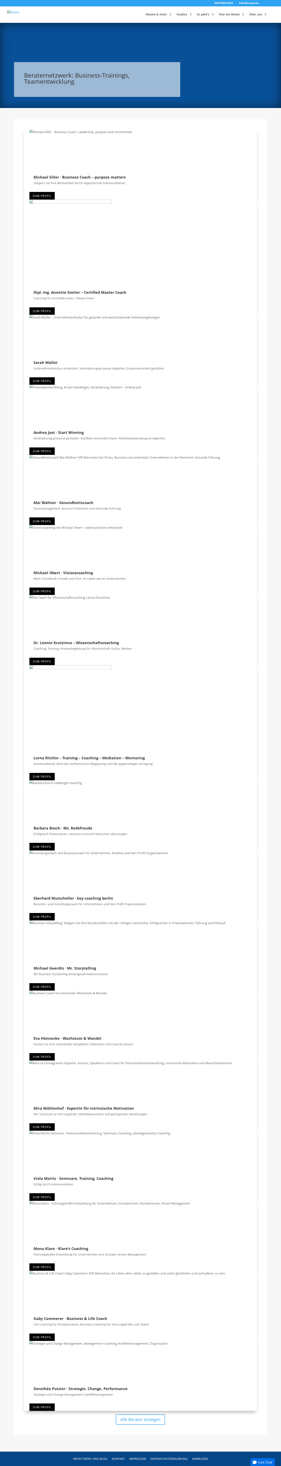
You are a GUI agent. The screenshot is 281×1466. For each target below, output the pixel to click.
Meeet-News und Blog (90, 1459)
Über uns (255, 14)
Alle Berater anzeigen (140, 1419)
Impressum (137, 1459)
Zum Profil (42, 196)
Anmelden (200, 1459)
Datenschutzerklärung (169, 1459)
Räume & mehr (156, 14)
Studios (181, 14)
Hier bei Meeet (229, 14)
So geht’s (203, 14)
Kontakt (118, 1459)
